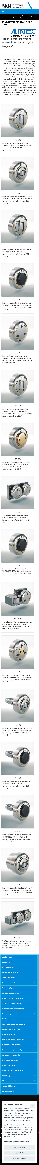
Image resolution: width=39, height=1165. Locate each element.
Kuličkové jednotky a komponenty (12, 998)
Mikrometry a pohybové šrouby (12, 1050)
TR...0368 (18, 672)
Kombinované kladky (10, 18)
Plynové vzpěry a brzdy (9, 988)
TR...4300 (18, 884)
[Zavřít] (32, 1106)
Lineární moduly (7, 962)
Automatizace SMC (8, 1091)
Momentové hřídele (8, 1065)
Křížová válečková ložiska (10, 1060)
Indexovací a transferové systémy (13, 1008)
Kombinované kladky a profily (28, 16)
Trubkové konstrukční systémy (12, 1003)
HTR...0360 (18, 459)
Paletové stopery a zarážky (10, 1014)
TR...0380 (18, 565)
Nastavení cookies (19, 1158)
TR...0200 (18, 140)
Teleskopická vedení (8, 1086)
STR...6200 (18, 619)
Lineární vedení (7, 957)
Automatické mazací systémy (11, 1055)
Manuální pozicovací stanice (11, 1045)
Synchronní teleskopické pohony (12, 1070)
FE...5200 (18, 512)
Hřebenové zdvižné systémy (11, 1081)
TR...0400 (18, 353)
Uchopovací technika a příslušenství (13, 1039)
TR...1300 (18, 725)
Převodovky (6, 1076)
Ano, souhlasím (19, 1147)
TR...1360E (17, 831)
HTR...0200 (18, 406)
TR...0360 (18, 299)
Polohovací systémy (8, 1019)
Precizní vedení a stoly (9, 983)
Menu (3, 11)
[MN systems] (19, 5)
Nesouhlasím (19, 1153)
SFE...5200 (17, 938)
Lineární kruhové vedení (10, 972)
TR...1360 (18, 778)
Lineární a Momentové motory (11, 1029)
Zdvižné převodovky (8, 977)
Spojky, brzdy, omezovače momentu (13, 1024)
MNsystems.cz (12, 16)
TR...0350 (18, 246)
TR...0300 (18, 193)
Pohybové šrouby (7, 967)
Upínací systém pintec (9, 1034)
